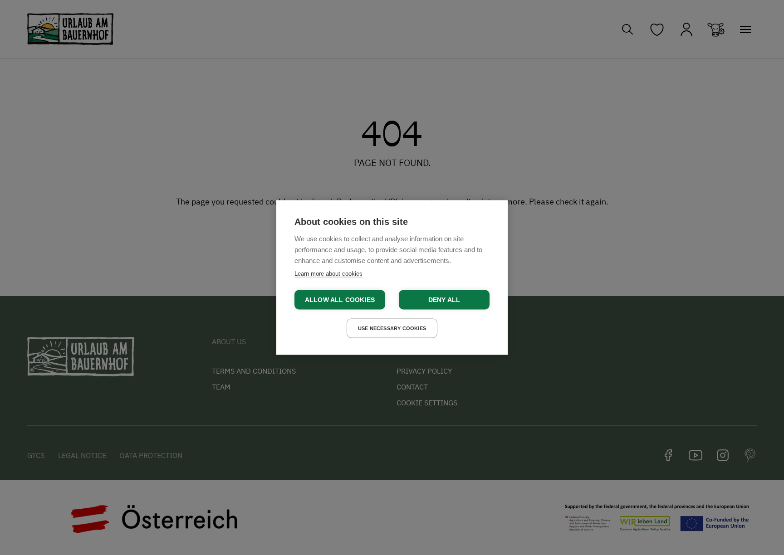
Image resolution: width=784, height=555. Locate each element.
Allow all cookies (340, 300)
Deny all (444, 300)
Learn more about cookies (328, 273)
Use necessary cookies (392, 328)
